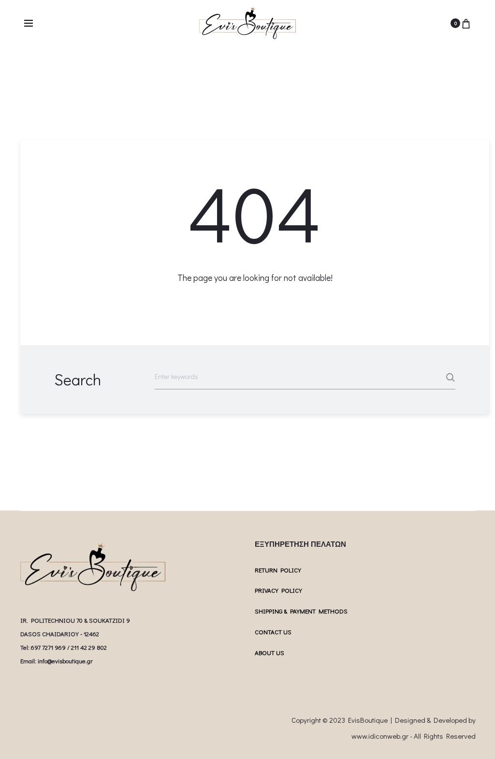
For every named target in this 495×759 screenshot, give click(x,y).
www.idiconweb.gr (379, 736)
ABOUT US (269, 652)
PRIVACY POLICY (278, 590)
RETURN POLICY (278, 570)
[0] (466, 23)
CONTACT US (273, 632)
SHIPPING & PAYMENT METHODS (301, 611)
